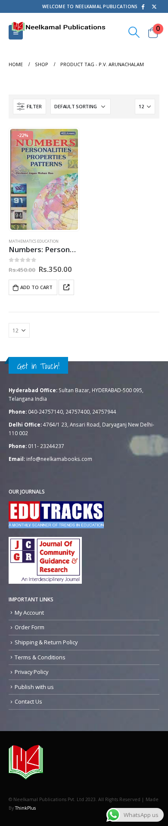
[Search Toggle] (134, 32)
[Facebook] (142, 6)
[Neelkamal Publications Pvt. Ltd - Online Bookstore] (26, 762)
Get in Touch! (38, 366)
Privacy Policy (31, 672)
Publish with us (34, 687)
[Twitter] (154, 6)
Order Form (29, 627)
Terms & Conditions (40, 657)
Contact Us (28, 701)
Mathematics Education (34, 241)
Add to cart (36, 287)
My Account (29, 612)
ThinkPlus (25, 808)
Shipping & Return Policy (46, 642)
